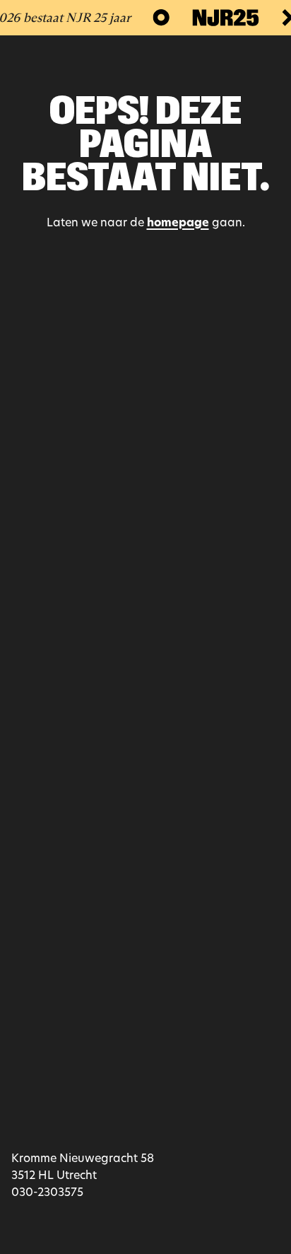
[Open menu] (267, 61)
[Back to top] (145, 667)
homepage (178, 223)
